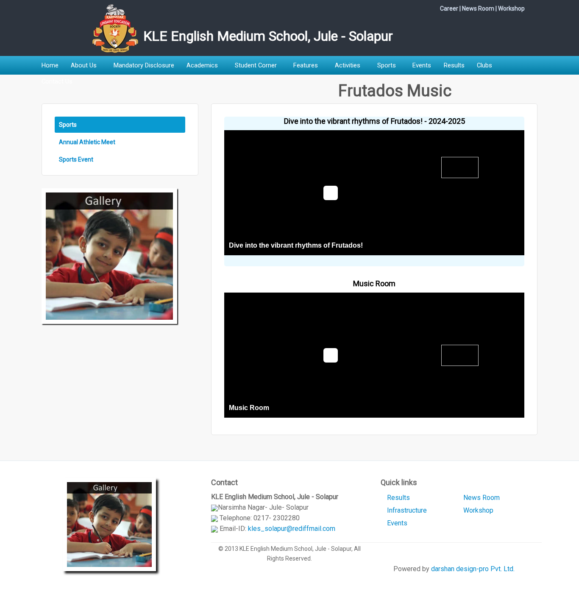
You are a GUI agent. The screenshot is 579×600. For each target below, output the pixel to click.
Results (454, 65)
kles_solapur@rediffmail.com (291, 529)
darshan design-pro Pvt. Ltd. (473, 569)
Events (421, 65)
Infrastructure (407, 510)
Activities (347, 65)
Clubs (484, 65)
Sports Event (76, 159)
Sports (386, 65)
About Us (84, 65)
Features (305, 65)
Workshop (511, 8)
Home (50, 65)
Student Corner (256, 65)
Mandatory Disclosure (144, 65)
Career (449, 8)
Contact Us (57, 81)
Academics (202, 65)
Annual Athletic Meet (87, 142)
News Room (478, 8)
